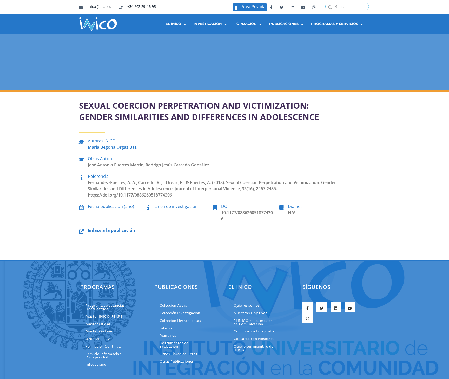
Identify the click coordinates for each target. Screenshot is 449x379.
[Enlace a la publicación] (81, 230)
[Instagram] (314, 6)
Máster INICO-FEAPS (103, 317)
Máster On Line (98, 331)
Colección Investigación (180, 313)
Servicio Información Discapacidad (103, 356)
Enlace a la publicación (111, 230)
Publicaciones (284, 24)
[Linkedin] (292, 6)
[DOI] (214, 206)
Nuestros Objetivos (250, 313)
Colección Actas (173, 306)
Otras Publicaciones (177, 362)
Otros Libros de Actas (178, 354)
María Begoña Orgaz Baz (112, 147)
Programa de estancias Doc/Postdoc (105, 307)
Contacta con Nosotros (254, 339)
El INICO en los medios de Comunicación (253, 322)
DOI (224, 206)
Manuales (168, 336)
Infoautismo (96, 365)
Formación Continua (103, 346)
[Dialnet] (281, 206)
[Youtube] (303, 6)
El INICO (173, 24)
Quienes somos (247, 306)
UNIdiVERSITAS (99, 339)
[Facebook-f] (271, 6)
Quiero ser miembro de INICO (253, 348)
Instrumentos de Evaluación (174, 345)
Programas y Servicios (334, 24)
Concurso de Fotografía (254, 331)
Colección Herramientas (180, 321)
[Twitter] (282, 6)
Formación (245, 24)
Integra (166, 328)
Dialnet (295, 206)
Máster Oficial (97, 324)
